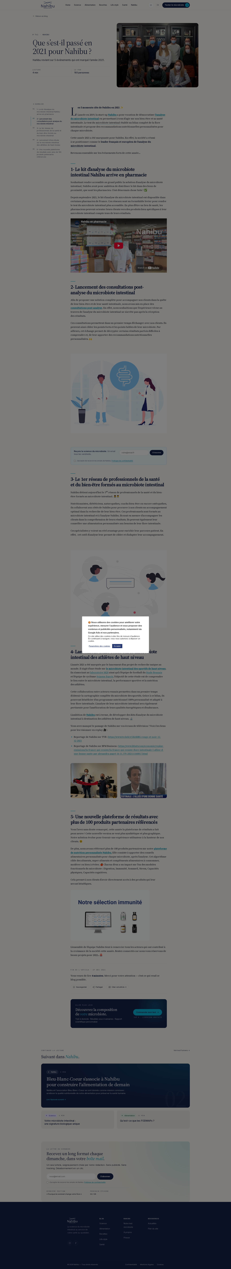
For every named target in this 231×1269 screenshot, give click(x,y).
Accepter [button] (117, 646)
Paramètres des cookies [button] (99, 646)
